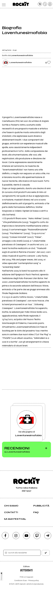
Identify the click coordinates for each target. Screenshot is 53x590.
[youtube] (26, 535)
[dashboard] (50, 4)
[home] (21, 4)
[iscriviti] (46, 553)
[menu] (3, 4)
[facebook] (5, 535)
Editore (25, 567)
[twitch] (37, 535)
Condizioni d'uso (20, 580)
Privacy (2, 577)
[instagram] (15, 535)
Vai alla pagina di (28, 433)
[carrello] (40, 4)
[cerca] (45, 4)
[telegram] (47, 535)
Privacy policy (33, 580)
